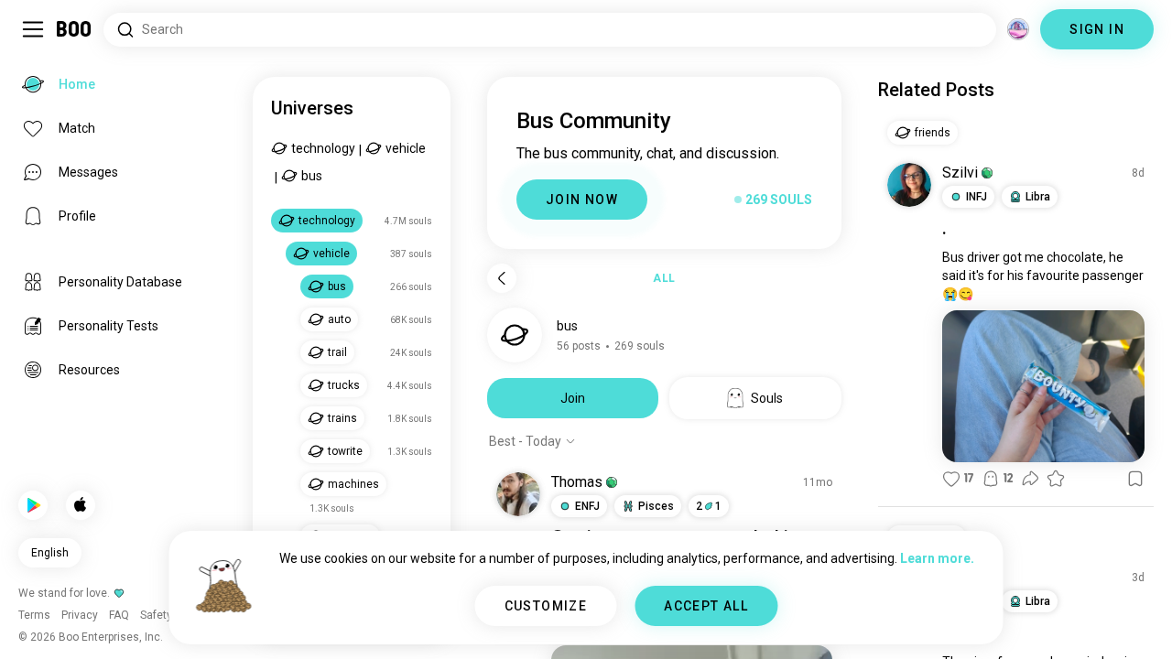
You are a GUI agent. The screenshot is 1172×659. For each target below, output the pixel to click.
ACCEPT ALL (706, 606)
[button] (611, 482)
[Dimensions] (1018, 29)
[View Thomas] (518, 494)
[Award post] (1056, 479)
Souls (767, 398)
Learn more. (937, 558)
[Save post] (1135, 479)
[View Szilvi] (909, 185)
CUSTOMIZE (546, 606)
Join (572, 398)
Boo (74, 29)
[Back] (501, 278)
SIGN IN (1096, 29)
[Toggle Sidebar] (33, 29)
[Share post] (1030, 479)
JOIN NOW (582, 199)
